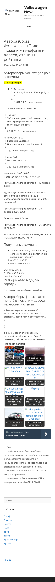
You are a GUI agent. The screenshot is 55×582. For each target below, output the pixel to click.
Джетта (8, 520)
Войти (8, 560)
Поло (9, 447)
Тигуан (7, 535)
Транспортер (11, 539)
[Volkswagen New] (13, 12)
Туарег (7, 543)
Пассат (7, 524)
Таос (6, 532)
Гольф (7, 516)
